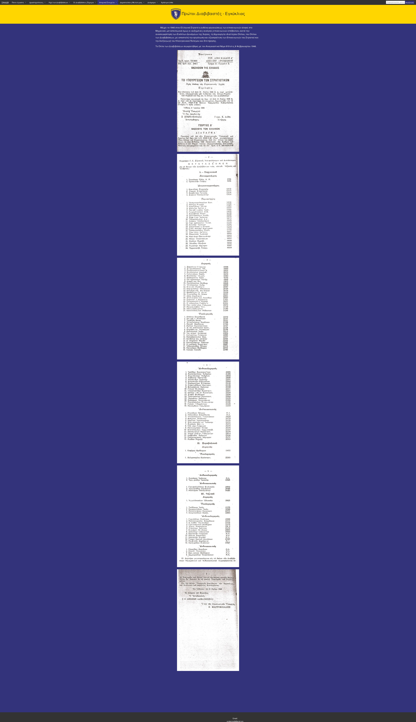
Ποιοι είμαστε (18, 2)
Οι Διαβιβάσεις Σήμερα (83, 2)
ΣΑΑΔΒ (5, 2)
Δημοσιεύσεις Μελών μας (131, 2)
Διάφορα (152, 2)
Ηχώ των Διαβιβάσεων (58, 2)
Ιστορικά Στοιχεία (107, 2)
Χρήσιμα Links (167, 2)
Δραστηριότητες (36, 2)
